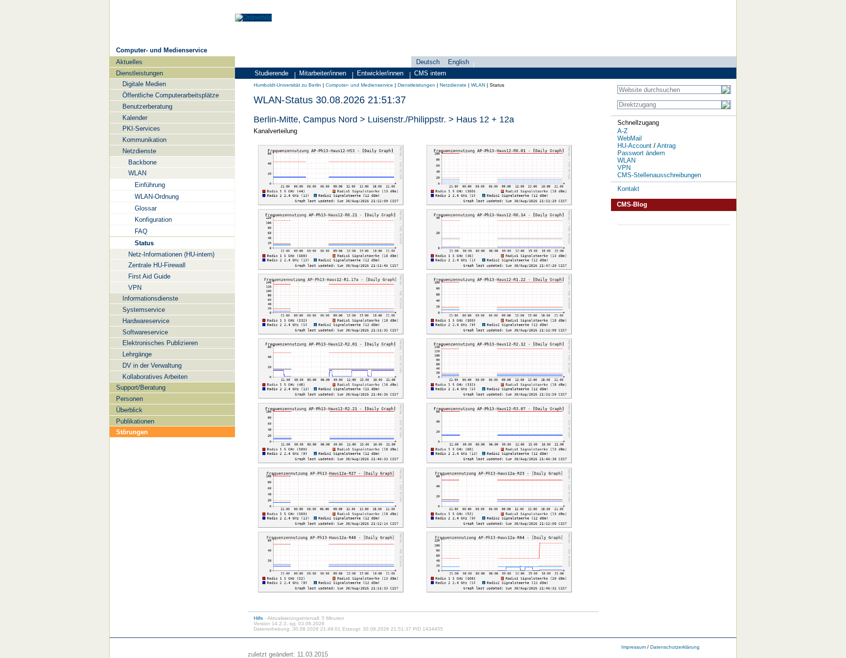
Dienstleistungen (416, 85)
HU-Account (634, 145)
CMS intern (430, 73)
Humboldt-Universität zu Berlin (287, 85)
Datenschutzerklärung (675, 647)
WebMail (629, 138)
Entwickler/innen (380, 73)
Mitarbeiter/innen (322, 73)
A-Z (622, 131)
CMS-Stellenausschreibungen (659, 175)
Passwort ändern (641, 153)
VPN (624, 167)
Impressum (633, 647)
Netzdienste (453, 85)
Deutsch (428, 62)
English (458, 62)
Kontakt (628, 188)
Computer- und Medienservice (161, 50)
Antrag (666, 145)
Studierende (271, 73)
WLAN (478, 85)
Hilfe (258, 618)
